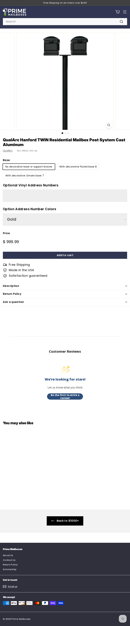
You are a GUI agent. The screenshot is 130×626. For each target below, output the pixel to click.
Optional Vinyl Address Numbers (31, 185)
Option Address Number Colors (29, 209)
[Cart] (118, 12)
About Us (8, 555)
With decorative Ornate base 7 (24, 175)
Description (11, 286)
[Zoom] (109, 125)
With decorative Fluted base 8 (78, 166)
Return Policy (12, 294)
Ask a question (13, 302)
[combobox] (65, 21)
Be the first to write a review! (65, 396)
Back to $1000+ (68, 521)
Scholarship (10, 569)
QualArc (8, 150)
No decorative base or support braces (28, 166)
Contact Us (9, 560)
